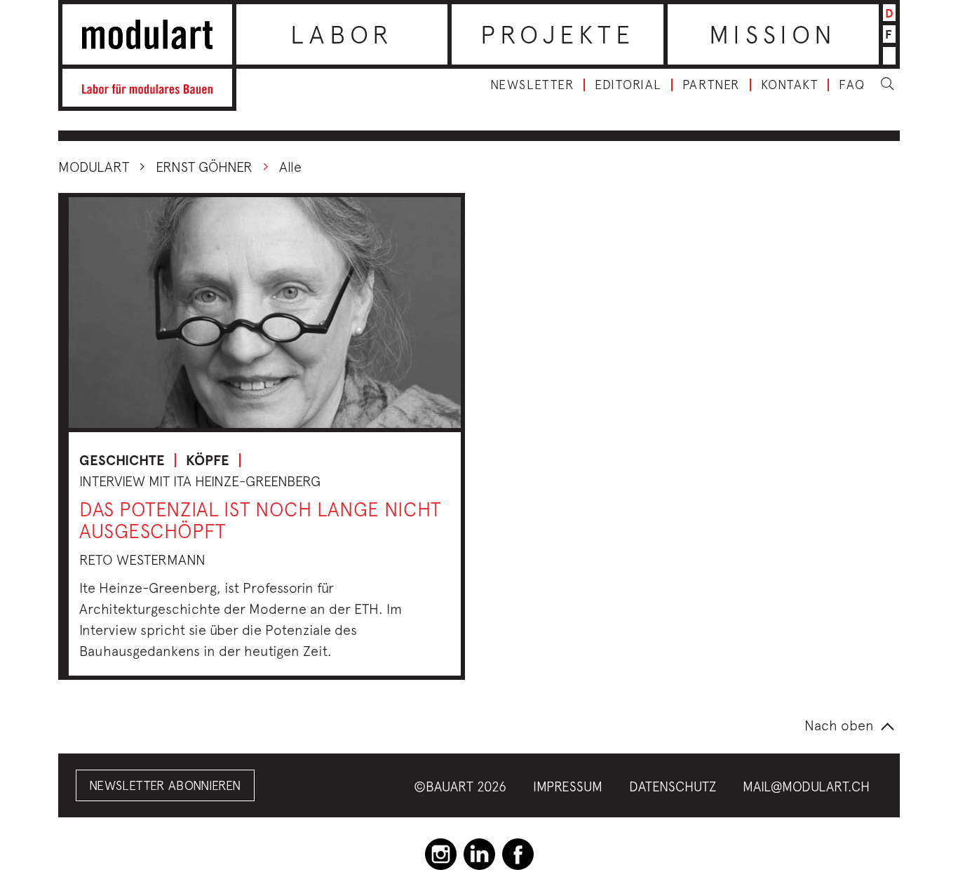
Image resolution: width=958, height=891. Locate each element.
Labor (341, 34)
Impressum (567, 786)
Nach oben (839, 725)
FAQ (852, 85)
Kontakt (789, 85)
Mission (773, 34)
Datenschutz (672, 786)
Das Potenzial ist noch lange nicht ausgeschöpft (260, 519)
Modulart (93, 167)
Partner (711, 85)
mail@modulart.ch (806, 786)
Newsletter (532, 85)
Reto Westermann (142, 559)
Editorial (628, 85)
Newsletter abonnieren (165, 785)
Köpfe (207, 460)
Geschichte (122, 460)
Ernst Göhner (204, 167)
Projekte (557, 34)
